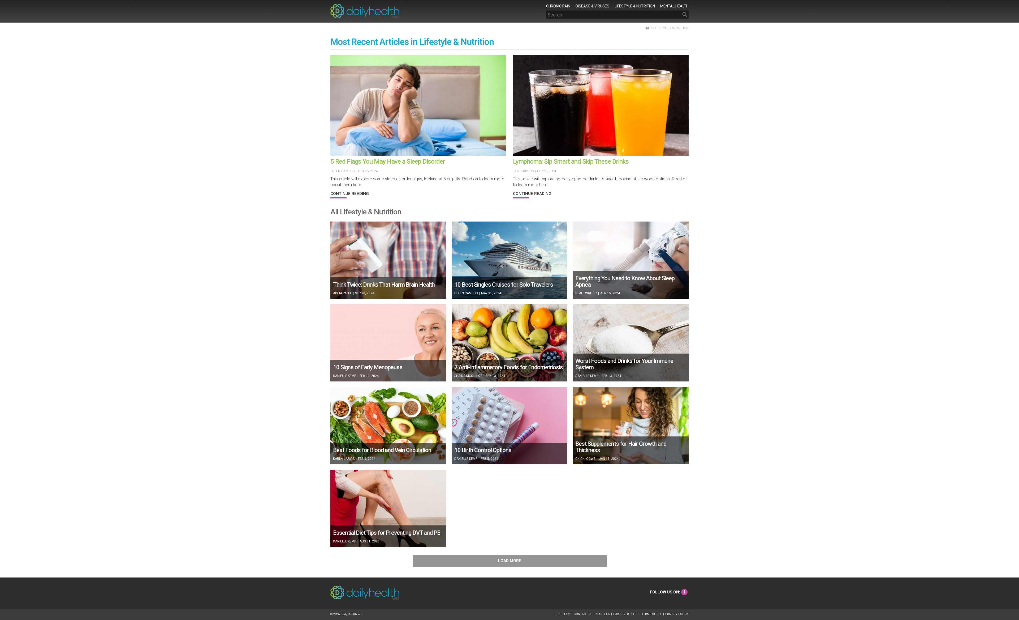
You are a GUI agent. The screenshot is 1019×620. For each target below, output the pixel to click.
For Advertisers (625, 614)
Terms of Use (652, 614)
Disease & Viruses (592, 6)
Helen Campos (342, 171)
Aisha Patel (342, 293)
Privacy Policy (677, 614)
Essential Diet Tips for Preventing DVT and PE (386, 532)
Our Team (562, 614)
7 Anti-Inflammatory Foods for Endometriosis (508, 367)
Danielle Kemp (344, 376)
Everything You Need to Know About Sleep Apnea (625, 281)
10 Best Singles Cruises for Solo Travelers (503, 284)
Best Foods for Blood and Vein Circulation (382, 450)
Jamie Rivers (523, 171)
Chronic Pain (558, 6)
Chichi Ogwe (585, 459)
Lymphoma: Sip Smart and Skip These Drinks (571, 161)
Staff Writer (586, 293)
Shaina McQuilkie (468, 376)
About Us (603, 614)
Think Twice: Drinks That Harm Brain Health (384, 284)
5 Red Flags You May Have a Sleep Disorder (387, 161)
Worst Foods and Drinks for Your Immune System (624, 364)
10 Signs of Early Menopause (367, 367)
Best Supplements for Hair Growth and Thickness (620, 446)
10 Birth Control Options (482, 450)
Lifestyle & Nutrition (635, 6)
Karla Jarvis (344, 459)
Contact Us (583, 614)
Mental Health (674, 6)
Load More (509, 560)
